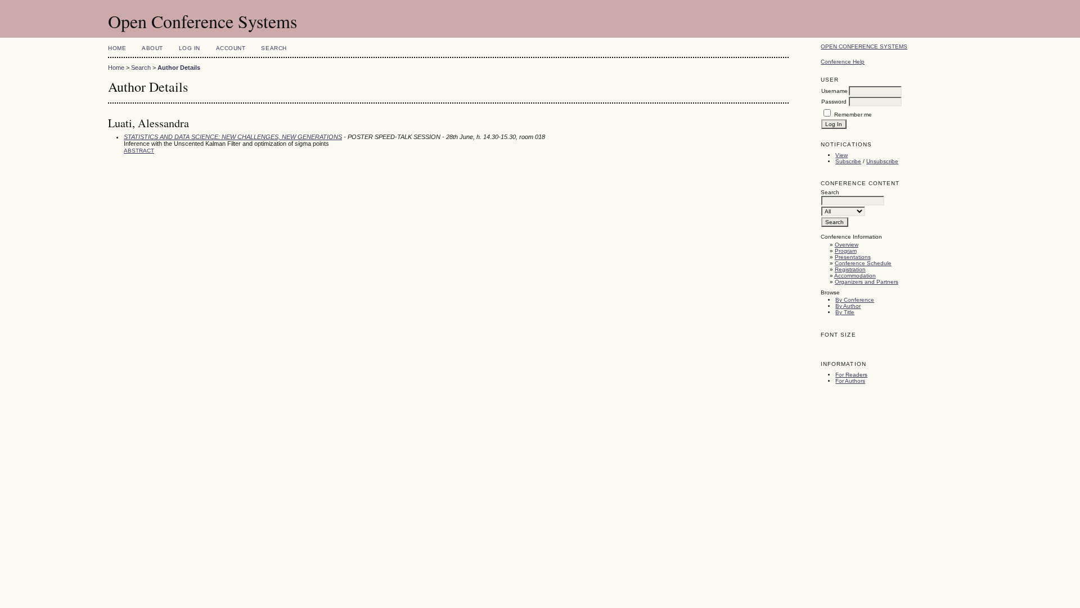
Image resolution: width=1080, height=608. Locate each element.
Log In (189, 48)
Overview (846, 245)
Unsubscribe (882, 161)
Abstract (139, 150)
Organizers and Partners (866, 282)
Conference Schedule (863, 263)
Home (117, 48)
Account (231, 48)
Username (834, 91)
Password (834, 102)
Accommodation (855, 275)
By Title (844, 312)
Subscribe (848, 161)
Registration (850, 269)
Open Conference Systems (864, 46)
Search (273, 48)
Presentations (853, 257)
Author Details (179, 67)
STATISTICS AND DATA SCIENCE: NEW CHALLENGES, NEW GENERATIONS (233, 136)
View (841, 155)
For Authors (850, 381)
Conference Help (843, 62)
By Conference (854, 300)
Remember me (853, 114)
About (152, 48)
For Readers (851, 375)
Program (846, 251)
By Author (848, 306)
